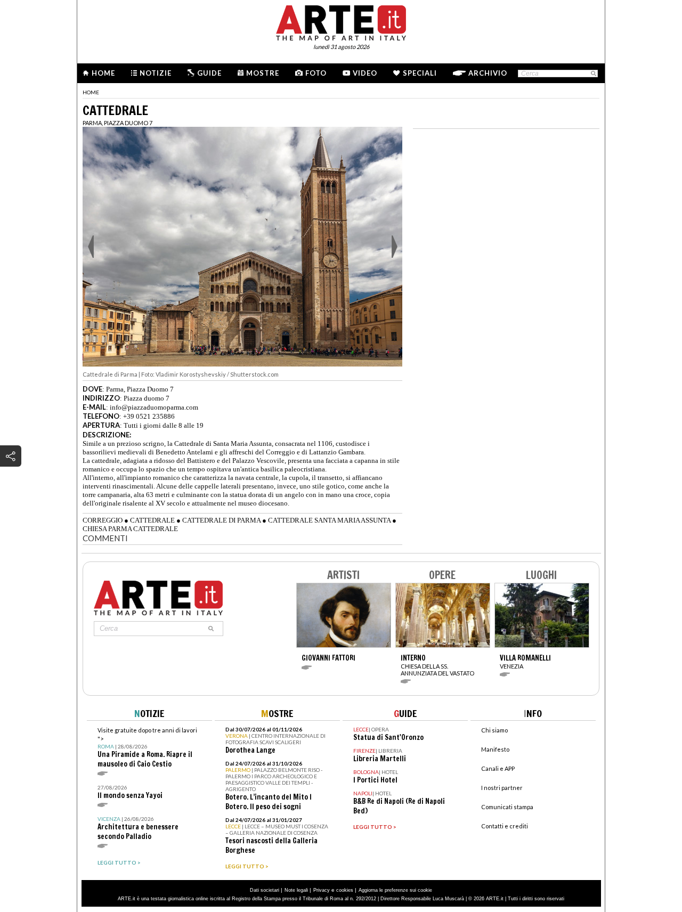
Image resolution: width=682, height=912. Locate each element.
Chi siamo (494, 730)
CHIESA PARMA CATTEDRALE (130, 529)
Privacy (321, 890)
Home (103, 73)
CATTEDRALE (152, 520)
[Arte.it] (341, 21)
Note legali (296, 890)
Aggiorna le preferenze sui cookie (395, 890)
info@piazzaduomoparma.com (154, 407)
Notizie (156, 73)
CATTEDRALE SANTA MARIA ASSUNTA (329, 520)
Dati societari (264, 890)
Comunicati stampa (507, 806)
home (91, 92)
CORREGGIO (103, 520)
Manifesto (495, 749)
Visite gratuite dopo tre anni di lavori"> (147, 748)
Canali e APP (498, 768)
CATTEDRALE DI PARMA (221, 520)
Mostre (262, 73)
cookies (344, 890)
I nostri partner (502, 787)
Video (365, 73)
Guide (209, 73)
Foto (316, 73)
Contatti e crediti (504, 826)
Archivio (487, 73)
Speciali (420, 73)
